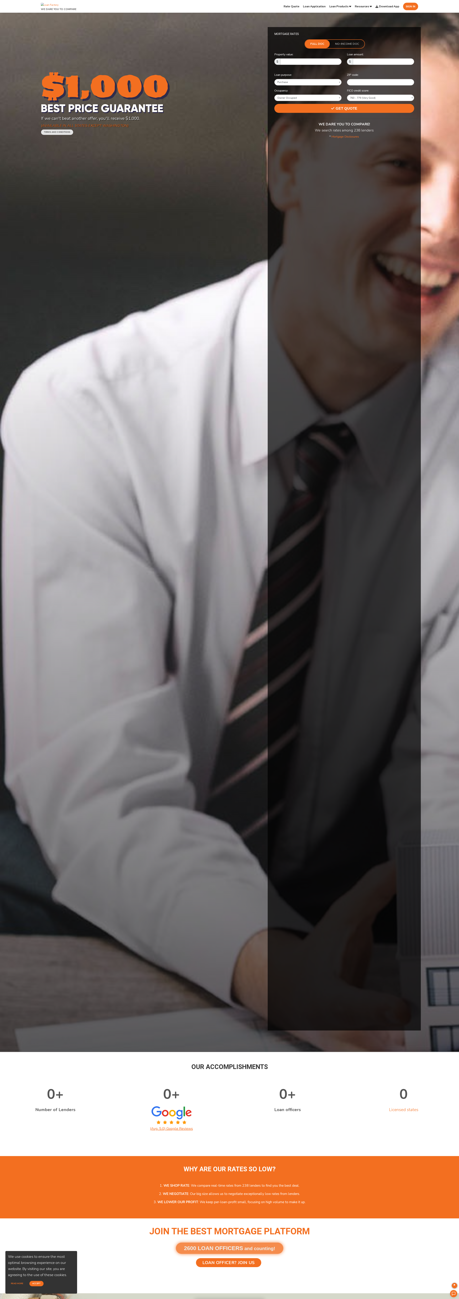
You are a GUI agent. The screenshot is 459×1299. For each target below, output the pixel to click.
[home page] (49, 4)
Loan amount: (355, 54)
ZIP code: (353, 75)
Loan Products (339, 6)
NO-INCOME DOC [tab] (347, 44)
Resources (362, 6)
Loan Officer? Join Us (228, 1263)
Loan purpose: (283, 75)
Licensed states (403, 1110)
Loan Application (314, 6)
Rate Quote (291, 6)
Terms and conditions (57, 132)
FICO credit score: (358, 91)
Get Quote (346, 108)
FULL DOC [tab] (317, 44)
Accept (36, 1283)
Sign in (410, 6)
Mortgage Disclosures (345, 137)
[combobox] (308, 82)
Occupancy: (281, 91)
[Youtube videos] (454, 1285)
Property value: (283, 54)
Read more (17, 1283)
